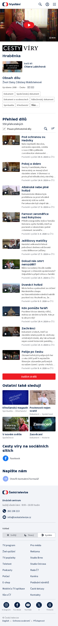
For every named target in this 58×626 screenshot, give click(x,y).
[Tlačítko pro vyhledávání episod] (45, 129)
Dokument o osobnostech (16, 99)
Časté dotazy (37, 588)
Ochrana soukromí (21, 620)
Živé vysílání (8, 551)
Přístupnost (39, 620)
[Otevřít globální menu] (54, 4)
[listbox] (29, 535)
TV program (8, 545)
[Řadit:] (53, 128)
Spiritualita (9, 105)
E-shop (6, 582)
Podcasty (7, 569)
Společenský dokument (28, 93)
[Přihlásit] (47, 4)
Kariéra (34, 576)
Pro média (35, 545)
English (5, 620)
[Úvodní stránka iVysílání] (11, 4)
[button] (29, 25)
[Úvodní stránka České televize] (15, 492)
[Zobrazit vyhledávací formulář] (40, 4)
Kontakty (35, 594)
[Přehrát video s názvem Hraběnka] (29, 25)
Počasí (5, 576)
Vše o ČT (6, 594)
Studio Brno (36, 557)
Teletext (7, 563)
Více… (34, 105)
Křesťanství (22, 105)
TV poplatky (8, 557)
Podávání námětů (39, 582)
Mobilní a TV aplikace (13, 588)
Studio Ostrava (38, 563)
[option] (11, 535)
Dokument (8, 93)
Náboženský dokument (42, 99)
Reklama (35, 551)
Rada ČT (34, 569)
